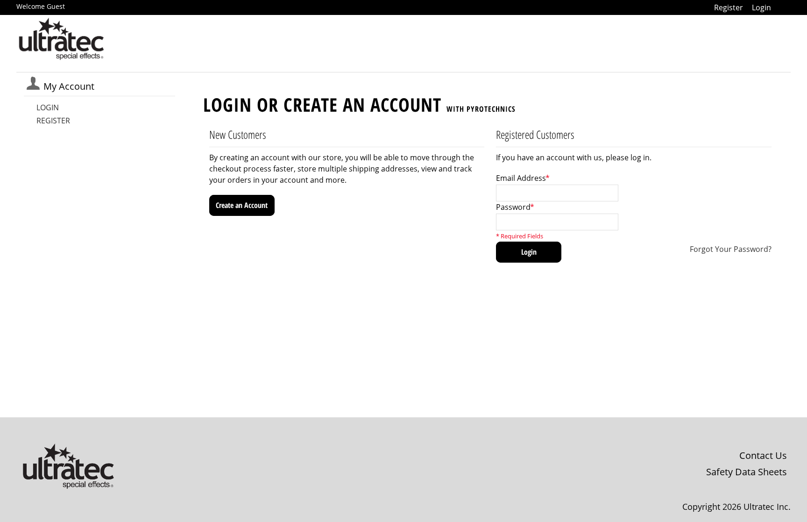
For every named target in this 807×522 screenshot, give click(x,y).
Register (728, 7)
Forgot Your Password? (731, 249)
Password (513, 207)
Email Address (521, 178)
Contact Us (763, 455)
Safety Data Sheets (746, 471)
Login (761, 7)
